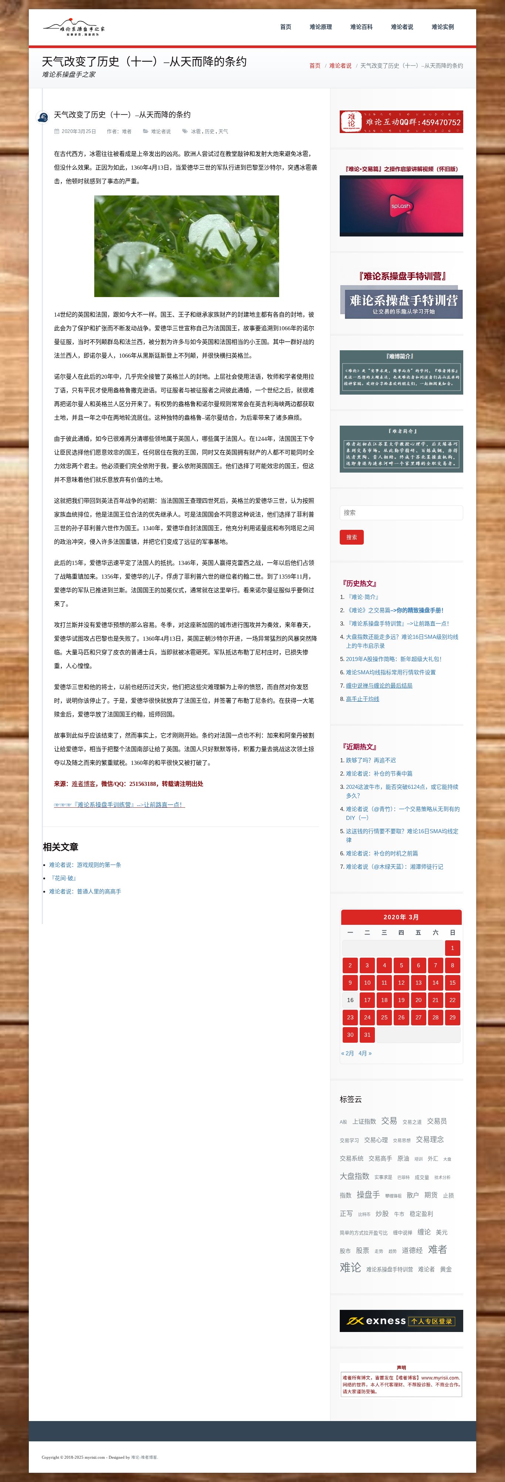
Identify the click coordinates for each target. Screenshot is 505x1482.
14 (436, 983)
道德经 (412, 1250)
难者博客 (83, 784)
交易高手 (380, 1158)
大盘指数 (354, 1176)
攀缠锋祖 (393, 1196)
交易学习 (349, 1140)
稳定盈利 (421, 1214)
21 (436, 1000)
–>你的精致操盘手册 (415, 610)
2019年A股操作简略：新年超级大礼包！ (395, 659)
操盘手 (368, 1194)
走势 (378, 1251)
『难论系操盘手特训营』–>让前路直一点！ (399, 623)
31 (367, 1035)
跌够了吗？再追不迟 (371, 760)
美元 (442, 1232)
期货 (431, 1195)
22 (453, 1000)
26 (401, 1017)
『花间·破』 (64, 878)
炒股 (382, 1213)
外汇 (433, 1159)
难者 (127, 131)
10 (367, 983)
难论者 (426, 1269)
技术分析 (442, 1177)
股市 (345, 1251)
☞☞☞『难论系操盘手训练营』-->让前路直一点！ (119, 805)
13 (419, 983)
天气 (223, 131)
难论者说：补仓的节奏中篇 (379, 773)
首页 (285, 26)
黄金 (446, 1269)
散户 (413, 1195)
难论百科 (361, 26)
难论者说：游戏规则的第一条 (85, 865)
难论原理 (321, 26)
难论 (350, 1267)
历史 (210, 131)
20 (419, 1000)
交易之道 (412, 1122)
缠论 (424, 1232)
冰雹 (196, 131)
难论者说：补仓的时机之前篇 (382, 853)
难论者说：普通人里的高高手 (85, 891)
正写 (346, 1213)
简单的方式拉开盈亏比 (364, 1233)
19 (401, 1000)
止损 (448, 1195)
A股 (343, 1122)
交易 (389, 1120)
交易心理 (376, 1140)
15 (453, 983)
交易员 (437, 1121)
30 (350, 1035)
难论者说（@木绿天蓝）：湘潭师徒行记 (394, 866)
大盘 (447, 1159)
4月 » (365, 1053)
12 (401, 983)
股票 (362, 1250)
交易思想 (402, 1140)
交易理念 (430, 1140)
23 (350, 1017)
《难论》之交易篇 (368, 610)
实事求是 (383, 1177)
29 (453, 1017)
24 (367, 1017)
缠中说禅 (402, 1233)
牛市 (399, 1214)
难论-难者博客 (144, 1457)
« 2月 (347, 1053)
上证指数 (364, 1121)
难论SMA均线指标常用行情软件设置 (391, 672)
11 (384, 983)
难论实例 (443, 26)
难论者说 (402, 26)
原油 (403, 1158)
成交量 (422, 1177)
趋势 (393, 1251)
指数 (346, 1195)
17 (367, 1000)
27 (419, 1017)
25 (384, 1017)
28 (436, 1017)
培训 (418, 1159)
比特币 (364, 1214)
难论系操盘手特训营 (389, 1270)
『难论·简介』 (363, 597)
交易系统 (351, 1158)
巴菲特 (403, 1177)
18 (384, 1000)
